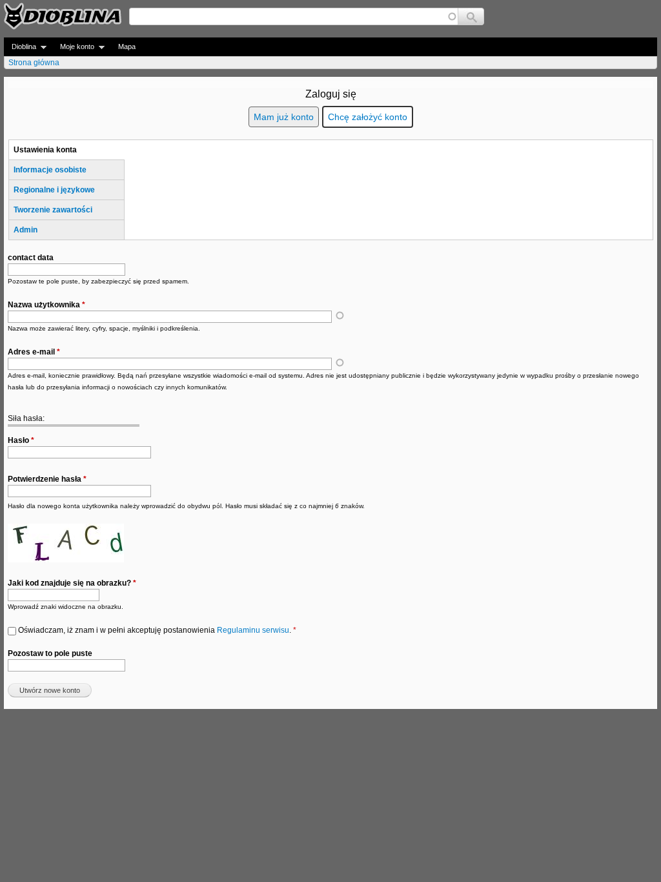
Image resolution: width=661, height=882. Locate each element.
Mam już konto (284, 117)
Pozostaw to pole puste (50, 653)
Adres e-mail (34, 351)
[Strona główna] (62, 16)
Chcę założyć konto (367, 117)
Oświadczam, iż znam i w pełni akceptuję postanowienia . (157, 630)
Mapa (127, 46)
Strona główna (33, 62)
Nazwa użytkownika (46, 304)
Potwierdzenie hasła (47, 479)
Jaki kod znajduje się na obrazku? (72, 583)
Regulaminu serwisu (253, 630)
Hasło (21, 440)
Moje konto (73, 47)
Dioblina (20, 47)
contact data (31, 257)
